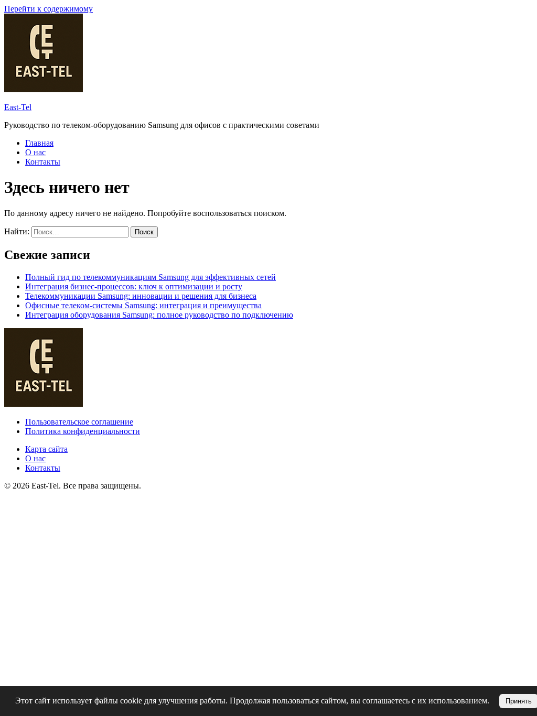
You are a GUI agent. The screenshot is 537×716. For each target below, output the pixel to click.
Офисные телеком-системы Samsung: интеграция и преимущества (143, 305)
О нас (35, 152)
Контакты (42, 161)
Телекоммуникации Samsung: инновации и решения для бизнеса (140, 295)
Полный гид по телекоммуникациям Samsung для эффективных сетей (150, 277)
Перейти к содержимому (48, 8)
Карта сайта (46, 448)
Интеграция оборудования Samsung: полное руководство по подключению (159, 314)
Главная (39, 142)
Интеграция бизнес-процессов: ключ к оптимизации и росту (133, 286)
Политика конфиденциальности (82, 431)
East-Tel (17, 107)
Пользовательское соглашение (79, 421)
